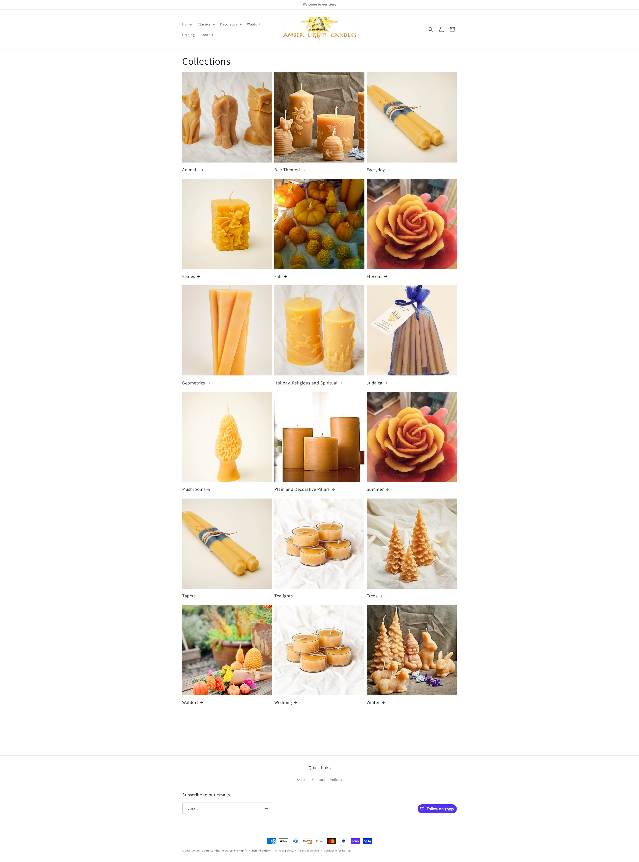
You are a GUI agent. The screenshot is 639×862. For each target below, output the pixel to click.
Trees (372, 596)
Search (302, 779)
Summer (375, 489)
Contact (318, 779)
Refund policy (261, 850)
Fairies (188, 276)
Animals (190, 169)
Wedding (283, 702)
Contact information (337, 850)
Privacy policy (284, 850)
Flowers (374, 276)
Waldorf (190, 702)
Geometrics (193, 383)
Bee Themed (287, 169)
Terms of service (308, 850)
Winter (373, 702)
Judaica (374, 383)
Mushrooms (193, 489)
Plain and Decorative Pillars (302, 489)
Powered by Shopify (234, 850)
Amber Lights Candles (206, 850)
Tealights (283, 596)
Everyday (376, 169)
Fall (278, 276)
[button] (206, 24)
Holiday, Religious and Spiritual (305, 383)
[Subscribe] (266, 808)
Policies (336, 779)
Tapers (189, 596)
